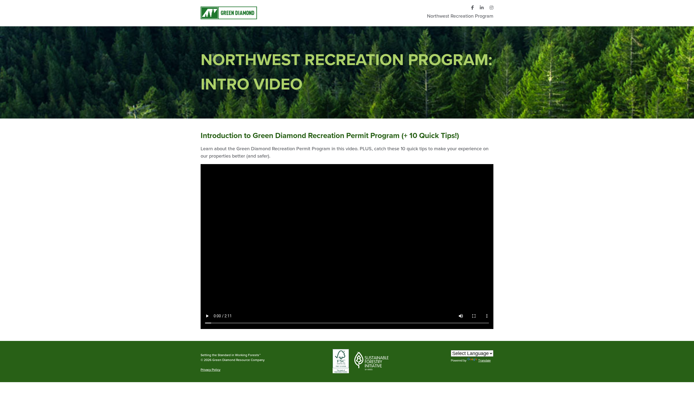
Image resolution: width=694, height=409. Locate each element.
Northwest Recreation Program (460, 16)
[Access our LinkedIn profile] (482, 8)
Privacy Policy (210, 370)
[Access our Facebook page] (472, 8)
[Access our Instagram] (491, 8)
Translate (484, 360)
